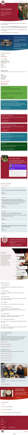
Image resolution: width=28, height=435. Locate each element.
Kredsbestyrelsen (5, 130)
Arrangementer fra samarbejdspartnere (16, 244)
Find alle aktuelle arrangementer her (20, 48)
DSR (1, 5)
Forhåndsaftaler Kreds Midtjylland (7, 97)
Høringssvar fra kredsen (6, 139)
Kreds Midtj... (4, 5)
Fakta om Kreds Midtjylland (5, 81)
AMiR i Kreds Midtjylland (5, 384)
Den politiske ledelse (5, 120)
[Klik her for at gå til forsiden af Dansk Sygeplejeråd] (7, 1)
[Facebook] (25, 431)
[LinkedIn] (26, 431)
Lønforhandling (18, 397)
